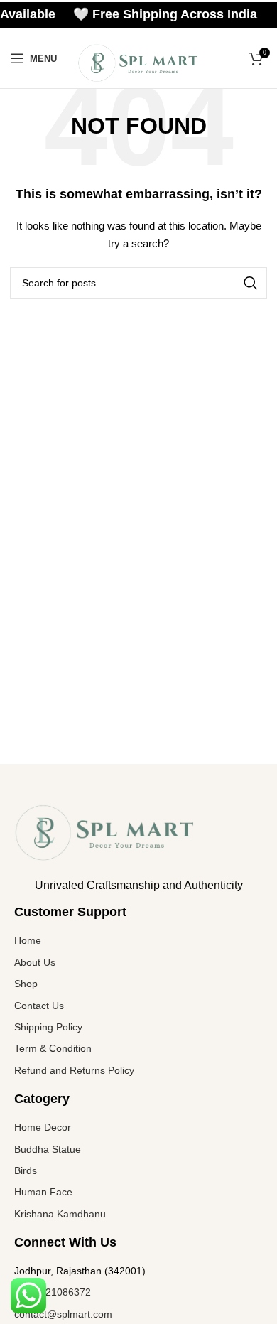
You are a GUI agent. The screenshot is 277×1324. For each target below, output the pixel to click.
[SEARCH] (250, 283)
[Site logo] (138, 62)
